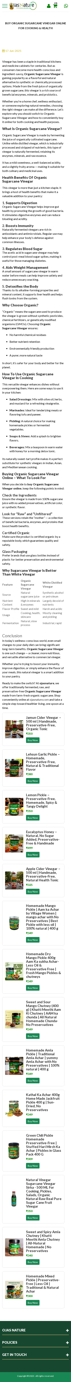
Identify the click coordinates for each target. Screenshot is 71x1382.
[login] (49, 5)
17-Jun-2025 (13, 50)
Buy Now (33, 740)
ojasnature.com (39, 699)
